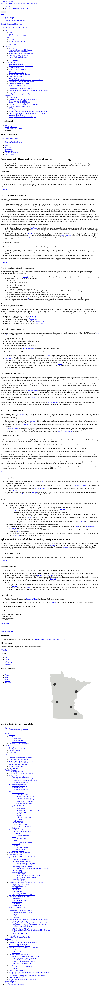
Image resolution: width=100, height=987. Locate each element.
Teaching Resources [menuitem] (11, 62)
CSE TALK (16, 953)
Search (4, 12)
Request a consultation (20, 27)
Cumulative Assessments (24, 803)
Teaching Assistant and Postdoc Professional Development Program (29, 972)
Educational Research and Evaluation (20, 757)
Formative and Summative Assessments (28, 800)
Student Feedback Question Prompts (23, 856)
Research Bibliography (12, 152)
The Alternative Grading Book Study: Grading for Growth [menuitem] (27, 113)
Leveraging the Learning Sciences (19, 896)
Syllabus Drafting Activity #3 (25, 842)
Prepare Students (17, 823)
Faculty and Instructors (12, 983)
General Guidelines (18, 793)
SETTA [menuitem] (11, 108)
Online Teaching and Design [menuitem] (17, 85)
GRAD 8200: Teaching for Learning (23, 961)
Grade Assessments (18, 821)
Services (7, 661)
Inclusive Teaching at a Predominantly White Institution (26, 882)
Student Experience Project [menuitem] (17, 110)
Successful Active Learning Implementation (25, 779)
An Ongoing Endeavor (19, 893)
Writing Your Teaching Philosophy (19, 937)
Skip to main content (7, 1)
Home (6, 125)
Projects (18, 816)
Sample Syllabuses (10, 154)
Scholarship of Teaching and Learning (20, 910)
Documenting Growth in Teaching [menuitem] (19, 74)
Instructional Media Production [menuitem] (18, 52)
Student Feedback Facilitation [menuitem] (18, 57)
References (15, 828)
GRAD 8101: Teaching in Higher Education (26, 956)
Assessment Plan (17, 819)
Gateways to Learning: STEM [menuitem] (18, 101)
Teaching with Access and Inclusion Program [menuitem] (22, 117)
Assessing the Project (19, 872)
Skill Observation (21, 814)
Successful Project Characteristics (22, 861)
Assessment (8, 149)
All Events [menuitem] (12, 39)
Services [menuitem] (7, 46)
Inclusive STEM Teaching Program (19, 946)
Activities (8, 147)
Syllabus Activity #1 (22, 835)
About (7, 657)
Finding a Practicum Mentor (25, 960)
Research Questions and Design (22, 912)
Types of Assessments (19, 807)
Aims (6, 145)
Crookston (7, 675)
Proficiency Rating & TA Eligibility (23, 967)
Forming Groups (17, 870)
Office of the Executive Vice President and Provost (49, 639)
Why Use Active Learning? (20, 777)
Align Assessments (22, 794)
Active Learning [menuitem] (14, 67)
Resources (15, 918)
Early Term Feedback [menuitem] (15, 76)
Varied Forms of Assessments (25, 801)
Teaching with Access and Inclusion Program (22, 979)
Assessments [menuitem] (12, 71)
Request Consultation (7, 631)
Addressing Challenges (19, 786)
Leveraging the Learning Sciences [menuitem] (19, 83)
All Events (12, 747)
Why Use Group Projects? (20, 859)
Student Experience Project (17, 970)
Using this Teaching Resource (14, 142)
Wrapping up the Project (19, 881)
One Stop (8, 7)
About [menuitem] (7, 30)
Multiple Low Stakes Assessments (26, 796)
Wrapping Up (9, 151)
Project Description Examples (25, 863)
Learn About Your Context (20, 921)
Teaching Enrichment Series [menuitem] (17, 41)
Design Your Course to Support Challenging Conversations (30, 923)
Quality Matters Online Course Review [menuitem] (21, 53)
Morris (6, 679)
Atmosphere (8, 144)
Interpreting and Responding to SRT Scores (22, 895)
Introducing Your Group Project (22, 867)
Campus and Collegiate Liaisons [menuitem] (19, 36)
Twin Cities (8, 682)
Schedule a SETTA (18, 969)
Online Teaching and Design (17, 907)
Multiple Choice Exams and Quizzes (27, 810)
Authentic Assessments (23, 798)
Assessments (12, 791)
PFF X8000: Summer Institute (21, 963)
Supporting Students (18, 879)
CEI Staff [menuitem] (11, 34)
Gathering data (17, 914)
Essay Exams (20, 808)
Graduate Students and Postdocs (15, 984)
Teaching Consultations (16, 766)
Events (7, 659)
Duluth (6, 677)
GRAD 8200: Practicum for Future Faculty (25, 958)
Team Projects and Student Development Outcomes (32, 868)
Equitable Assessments (19, 805)
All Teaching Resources (16, 772)
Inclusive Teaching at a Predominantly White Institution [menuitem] (26, 80)
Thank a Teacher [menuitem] (14, 60)
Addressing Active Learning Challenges (24, 780)
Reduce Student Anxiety (20, 824)
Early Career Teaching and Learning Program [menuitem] (23, 99)
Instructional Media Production (18, 759)
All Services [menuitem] (12, 48)
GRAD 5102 (16, 949)
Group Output (20, 874)
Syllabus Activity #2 (22, 838)
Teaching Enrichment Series (17, 749)
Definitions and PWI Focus (20, 884)
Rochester (7, 681)
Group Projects (13, 858)
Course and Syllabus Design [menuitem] (17, 73)
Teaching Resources (11, 127)
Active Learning (14, 775)
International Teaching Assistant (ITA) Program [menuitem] (23, 104)
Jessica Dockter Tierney (19, 742)
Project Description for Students (26, 865)
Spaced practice (17, 902)
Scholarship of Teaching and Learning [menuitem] (20, 88)
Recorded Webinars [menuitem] (15, 43)
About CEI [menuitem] (12, 32)
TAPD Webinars (17, 974)
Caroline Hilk (16, 738)
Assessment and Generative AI (21, 826)
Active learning (17, 903)
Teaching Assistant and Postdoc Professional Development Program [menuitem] (29, 111)
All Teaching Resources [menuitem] (16, 64)
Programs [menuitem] (8, 96)
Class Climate (16, 888)
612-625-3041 (5, 623)
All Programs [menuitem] (13, 97)
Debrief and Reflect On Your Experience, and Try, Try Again (31, 930)
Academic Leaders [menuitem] (10, 17)
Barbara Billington (18, 740)
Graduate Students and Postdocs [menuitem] (15, 20)
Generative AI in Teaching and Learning (21, 773)
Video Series (12, 752)
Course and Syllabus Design (13, 128)
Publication (15, 916)
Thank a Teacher (14, 768)
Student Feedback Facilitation (18, 765)
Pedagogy (15, 889)
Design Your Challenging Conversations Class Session (29, 925)
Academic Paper (21, 812)
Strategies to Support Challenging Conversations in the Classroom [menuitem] (29, 90)
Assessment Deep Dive (16, 977)
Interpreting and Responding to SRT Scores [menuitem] (22, 81)
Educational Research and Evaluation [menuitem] (20, 50)
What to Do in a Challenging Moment (24, 928)
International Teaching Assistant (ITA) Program (23, 947)
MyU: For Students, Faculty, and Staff (16, 8)
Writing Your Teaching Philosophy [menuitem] (19, 94)
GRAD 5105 (16, 951)
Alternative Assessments (23, 817)
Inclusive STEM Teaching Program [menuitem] (19, 103)
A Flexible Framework (19, 886)
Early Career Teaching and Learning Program (23, 942)
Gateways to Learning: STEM (18, 944)
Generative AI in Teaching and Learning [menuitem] (21, 66)
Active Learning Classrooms (17, 784)
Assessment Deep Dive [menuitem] (16, 115)
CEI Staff (11, 736)
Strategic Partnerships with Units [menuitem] (19, 55)
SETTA (11, 965)
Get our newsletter (6, 27)
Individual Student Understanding (26, 877)
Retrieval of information (19, 900)
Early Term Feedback (15, 854)
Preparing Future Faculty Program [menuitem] (19, 106)
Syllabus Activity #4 (22, 847)
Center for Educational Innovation (11, 24)
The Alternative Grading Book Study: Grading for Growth (27, 976)
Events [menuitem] (7, 37)
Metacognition (16, 905)
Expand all (4, 189)
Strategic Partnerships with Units (19, 763)
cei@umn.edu (5, 625)
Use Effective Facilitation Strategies (23, 926)
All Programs (13, 940)
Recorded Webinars (15, 750)
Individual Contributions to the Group (28, 875)
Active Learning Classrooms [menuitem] (17, 69)
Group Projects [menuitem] (13, 78)
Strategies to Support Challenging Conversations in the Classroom (29, 919)
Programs (8, 664)
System (6, 674)
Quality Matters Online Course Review (21, 761)
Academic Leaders (10, 981)
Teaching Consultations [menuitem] (16, 59)
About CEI (12, 735)
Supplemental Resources (20, 933)
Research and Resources (20, 782)
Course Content (17, 891)
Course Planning (17, 787)
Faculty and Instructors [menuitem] (12, 19)
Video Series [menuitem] (12, 45)
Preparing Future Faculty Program (19, 954)
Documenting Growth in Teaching (19, 852)
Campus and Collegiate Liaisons (19, 743)
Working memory (17, 898)
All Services (12, 756)
